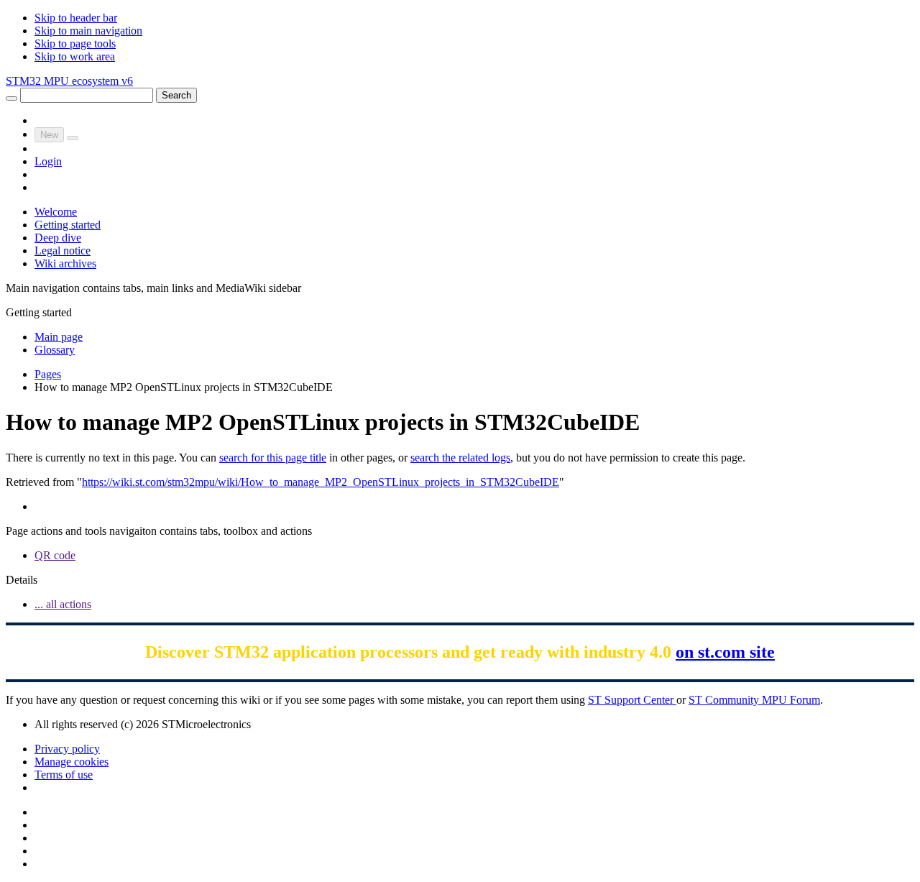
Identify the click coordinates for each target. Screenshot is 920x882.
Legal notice (62, 250)
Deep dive (57, 237)
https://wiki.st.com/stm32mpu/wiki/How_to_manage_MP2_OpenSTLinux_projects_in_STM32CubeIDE (320, 482)
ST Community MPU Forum (754, 700)
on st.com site (725, 652)
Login (48, 161)
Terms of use (63, 774)
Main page (58, 337)
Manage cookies (71, 761)
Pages (47, 374)
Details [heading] (21, 580)
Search (176, 95)
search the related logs (460, 457)
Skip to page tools (75, 43)
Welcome (55, 212)
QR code (54, 555)
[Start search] (11, 98)
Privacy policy (67, 749)
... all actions (62, 604)
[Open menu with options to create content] (72, 138)
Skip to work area (74, 56)
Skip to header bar (75, 18)
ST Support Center (632, 700)
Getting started (67, 225)
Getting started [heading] (39, 312)
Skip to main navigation (88, 30)
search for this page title (272, 457)
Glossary (54, 350)
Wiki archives (65, 263)
